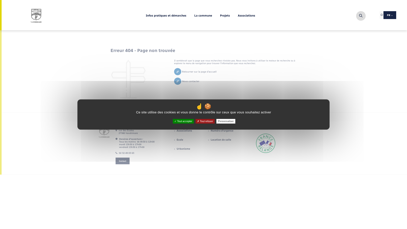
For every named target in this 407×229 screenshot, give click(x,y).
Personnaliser (226, 121)
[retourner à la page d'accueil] (36, 16)
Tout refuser (206, 121)
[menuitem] (166, 15)
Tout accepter (184, 121)
